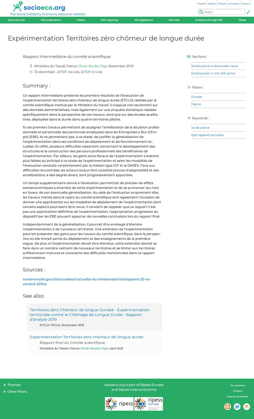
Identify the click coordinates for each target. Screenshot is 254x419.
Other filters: (17, 392)
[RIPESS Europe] (148, 404)
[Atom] (227, 406)
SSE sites (174, 19)
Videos (81, 19)
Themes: (14, 385)
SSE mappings (109, 19)
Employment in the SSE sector (213, 73)
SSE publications (51, 19)
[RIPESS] (119, 404)
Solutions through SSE (209, 19)
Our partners (237, 385)
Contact (237, 391)
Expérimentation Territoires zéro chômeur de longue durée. (87, 336)
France (196, 104)
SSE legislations (143, 19)
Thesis (242, 19)
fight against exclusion (207, 135)
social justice (200, 127)
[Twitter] (237, 406)
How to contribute (237, 396)
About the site (16, 19)
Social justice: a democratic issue (214, 66)
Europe (196, 97)
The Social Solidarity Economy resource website (48, 14)
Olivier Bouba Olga (92, 66)
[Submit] (248, 12)
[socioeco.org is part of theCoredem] (246, 406)
